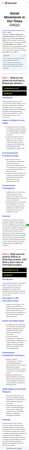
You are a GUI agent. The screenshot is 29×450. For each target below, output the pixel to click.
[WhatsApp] (27, 225)
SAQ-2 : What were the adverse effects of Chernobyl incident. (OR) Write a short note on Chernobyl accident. (13, 65)
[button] (27, 3)
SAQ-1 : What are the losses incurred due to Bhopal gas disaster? (13, 59)
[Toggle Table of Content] (23, 56)
